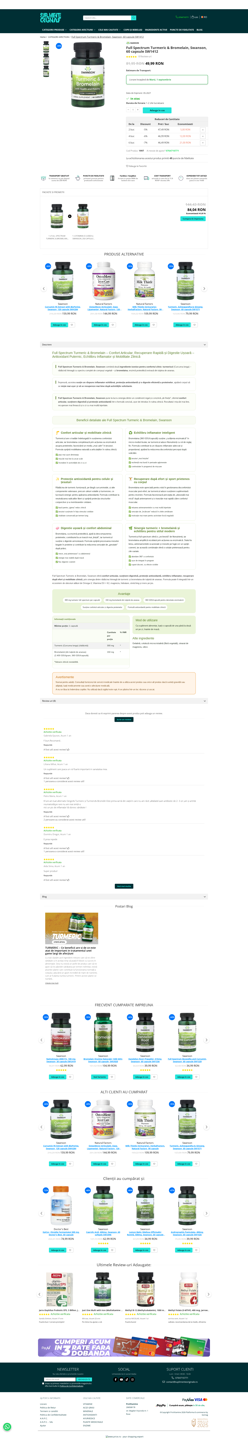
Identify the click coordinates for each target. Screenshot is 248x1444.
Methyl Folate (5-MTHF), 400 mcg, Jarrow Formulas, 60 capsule (198, 1310)
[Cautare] (133, 18)
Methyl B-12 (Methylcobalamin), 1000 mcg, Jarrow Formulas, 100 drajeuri (160, 1310)
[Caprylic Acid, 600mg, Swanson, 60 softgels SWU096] (103, 1205)
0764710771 (181, 1377)
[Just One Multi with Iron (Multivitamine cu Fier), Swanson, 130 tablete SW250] (102, 1289)
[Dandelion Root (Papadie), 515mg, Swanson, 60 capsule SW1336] (145, 1032)
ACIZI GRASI (88, 1407)
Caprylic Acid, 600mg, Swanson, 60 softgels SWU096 (103, 1233)
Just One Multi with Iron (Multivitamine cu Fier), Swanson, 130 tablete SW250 (119, 1310)
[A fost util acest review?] (68, 749)
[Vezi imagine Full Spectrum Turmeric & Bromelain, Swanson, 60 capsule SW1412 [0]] (46, 47)
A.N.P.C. (44, 1418)
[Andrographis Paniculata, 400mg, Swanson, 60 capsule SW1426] (187, 1205)
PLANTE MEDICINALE (93, 1422)
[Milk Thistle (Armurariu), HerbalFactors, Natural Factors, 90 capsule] (144, 281)
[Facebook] (115, 1379)
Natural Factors (103, 303)
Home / (44, 37)
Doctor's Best (61, 1229)
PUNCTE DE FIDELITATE (182, 29)
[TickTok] (126, 1379)
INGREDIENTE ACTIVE (156, 29)
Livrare (43, 1404)
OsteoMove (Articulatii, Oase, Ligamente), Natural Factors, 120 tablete (104, 308)
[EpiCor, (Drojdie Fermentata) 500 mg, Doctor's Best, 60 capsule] (61, 1205)
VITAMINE (87, 1404)
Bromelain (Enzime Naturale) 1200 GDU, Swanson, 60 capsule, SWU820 (103, 1060)
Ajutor (43, 1425)
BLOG (200, 29)
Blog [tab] (44, 896)
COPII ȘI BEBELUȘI (133, 29)
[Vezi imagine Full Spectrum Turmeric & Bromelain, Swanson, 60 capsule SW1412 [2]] (46, 71)
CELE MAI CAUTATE (91, 1398)
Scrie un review (124, 719)
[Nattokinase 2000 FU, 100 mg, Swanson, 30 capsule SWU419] (61, 1032)
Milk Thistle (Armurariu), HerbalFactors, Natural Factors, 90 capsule (145, 308)
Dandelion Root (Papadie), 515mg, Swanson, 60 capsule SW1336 (145, 1060)
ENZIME (87, 1425)
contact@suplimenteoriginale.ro (182, 1381)
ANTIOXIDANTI (90, 1414)
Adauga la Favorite (137, 166)
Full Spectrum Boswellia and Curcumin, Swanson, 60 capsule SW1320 (187, 1060)
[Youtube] (121, 1379)
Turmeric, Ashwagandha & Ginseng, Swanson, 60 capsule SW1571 (185, 308)
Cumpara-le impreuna (193, 218)
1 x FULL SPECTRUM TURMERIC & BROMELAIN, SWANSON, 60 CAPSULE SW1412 (57, 237)
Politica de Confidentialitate (71, 1386)
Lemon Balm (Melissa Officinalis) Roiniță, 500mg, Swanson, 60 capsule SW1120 (145, 1233)
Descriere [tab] (47, 344)
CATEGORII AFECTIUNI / (59, 37)
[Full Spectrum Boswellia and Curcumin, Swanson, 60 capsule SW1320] (187, 1032)
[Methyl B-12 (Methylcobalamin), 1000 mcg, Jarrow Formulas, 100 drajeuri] (145, 1289)
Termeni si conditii (49, 1411)
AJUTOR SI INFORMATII (50, 1398)
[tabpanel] (88, 75)
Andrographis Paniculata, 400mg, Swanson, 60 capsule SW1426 (187, 1233)
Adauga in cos (157, 110)
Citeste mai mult (51, 983)
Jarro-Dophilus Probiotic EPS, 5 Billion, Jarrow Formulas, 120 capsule (72, 1310)
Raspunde (48, 745)
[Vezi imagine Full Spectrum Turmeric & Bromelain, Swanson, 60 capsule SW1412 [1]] (46, 59)
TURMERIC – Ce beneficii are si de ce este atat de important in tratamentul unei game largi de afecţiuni (70, 950)
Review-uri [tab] (49, 700)
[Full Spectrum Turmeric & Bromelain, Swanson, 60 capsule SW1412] (88, 75)
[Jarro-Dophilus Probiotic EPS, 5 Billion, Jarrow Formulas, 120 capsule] (59, 1289)
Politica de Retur (48, 1407)
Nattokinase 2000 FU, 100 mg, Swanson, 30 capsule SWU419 (61, 1060)
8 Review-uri (145, 56)
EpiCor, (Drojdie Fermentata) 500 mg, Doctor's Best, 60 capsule (61, 1233)
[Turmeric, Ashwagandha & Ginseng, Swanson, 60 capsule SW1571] (185, 281)
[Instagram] (132, 1379)
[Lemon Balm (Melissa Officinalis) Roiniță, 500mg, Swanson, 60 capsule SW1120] (145, 1205)
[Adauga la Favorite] (72, 324)
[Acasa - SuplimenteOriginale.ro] (54, 18)
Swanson (63, 303)
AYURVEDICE (89, 1418)
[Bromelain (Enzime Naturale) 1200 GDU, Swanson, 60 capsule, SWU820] (103, 1032)
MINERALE (88, 1411)
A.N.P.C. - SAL (46, 1422)
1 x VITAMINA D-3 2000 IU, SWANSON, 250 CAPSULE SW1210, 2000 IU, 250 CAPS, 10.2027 (82, 237)
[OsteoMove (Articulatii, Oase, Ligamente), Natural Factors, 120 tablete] (104, 281)
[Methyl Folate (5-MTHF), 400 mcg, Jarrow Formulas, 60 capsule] (188, 1289)
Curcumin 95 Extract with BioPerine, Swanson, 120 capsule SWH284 (63, 308)
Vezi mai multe (124, 886)
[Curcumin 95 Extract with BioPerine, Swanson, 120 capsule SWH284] (63, 281)
